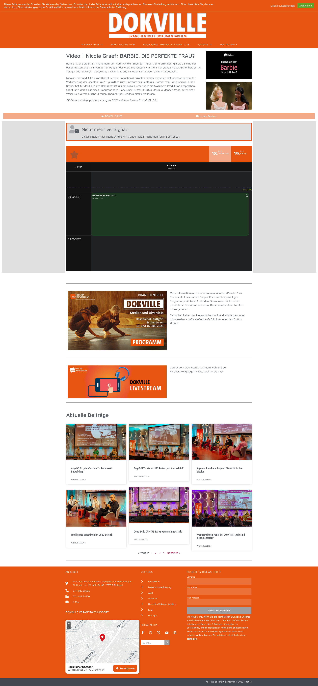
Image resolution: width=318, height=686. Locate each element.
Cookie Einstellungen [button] (282, 5)
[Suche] (166, 642)
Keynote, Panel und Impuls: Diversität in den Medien (219, 470)
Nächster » (173, 552)
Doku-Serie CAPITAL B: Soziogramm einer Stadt (158, 531)
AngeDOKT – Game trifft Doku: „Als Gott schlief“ (159, 468)
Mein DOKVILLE (228, 44)
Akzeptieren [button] (305, 5)
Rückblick (202, 44)
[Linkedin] (174, 632)
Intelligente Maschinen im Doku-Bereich (91, 535)
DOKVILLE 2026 (90, 44)
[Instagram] (150, 632)
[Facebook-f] (142, 632)
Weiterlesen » (78, 479)
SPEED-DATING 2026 (123, 44)
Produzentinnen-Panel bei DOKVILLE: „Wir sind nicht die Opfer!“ (221, 536)
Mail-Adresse (193, 598)
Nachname (192, 587)
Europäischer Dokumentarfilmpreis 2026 (166, 44)
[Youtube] (166, 632)
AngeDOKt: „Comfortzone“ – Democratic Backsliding (92, 470)
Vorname (191, 577)
